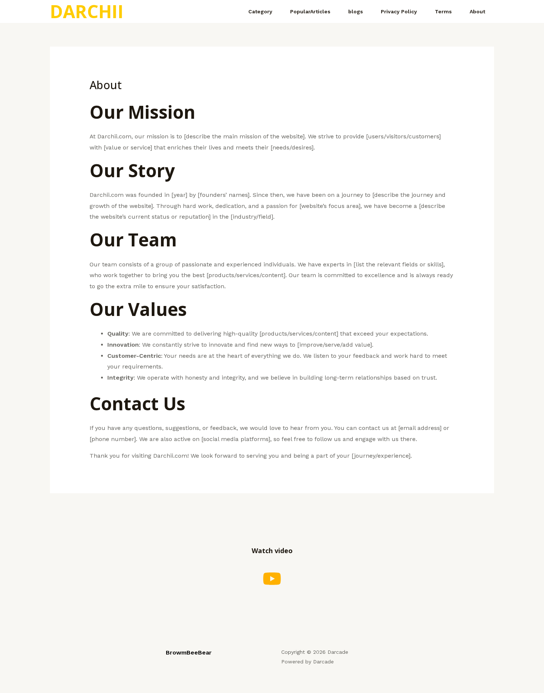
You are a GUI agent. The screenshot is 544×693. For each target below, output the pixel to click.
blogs (355, 11)
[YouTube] (272, 578)
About (477, 11)
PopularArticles (310, 11)
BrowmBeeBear (189, 652)
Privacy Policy (399, 11)
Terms (443, 11)
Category (260, 11)
